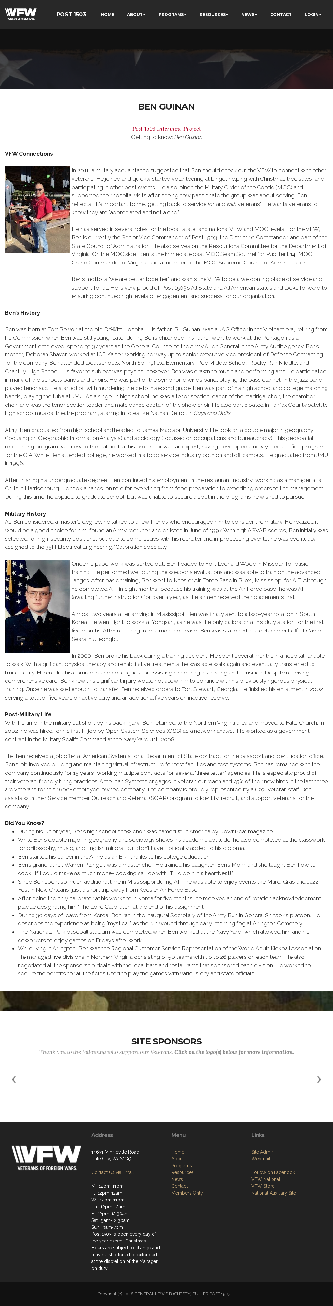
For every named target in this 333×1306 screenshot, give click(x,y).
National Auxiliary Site (273, 1193)
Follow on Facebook (273, 1172)
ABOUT (135, 14)
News (177, 1179)
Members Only (187, 1193)
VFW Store (262, 1186)
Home (177, 1152)
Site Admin (262, 1152)
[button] (14, 1079)
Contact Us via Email (112, 1172)
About (177, 1158)
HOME (107, 14)
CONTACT (281, 14)
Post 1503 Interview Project (166, 128)
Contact (179, 1186)
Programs (181, 1165)
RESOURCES (213, 14)
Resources (182, 1172)
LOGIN (312, 14)
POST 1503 (71, 14)
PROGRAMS (171, 14)
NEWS (247, 14)
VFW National (265, 1179)
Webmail (260, 1158)
